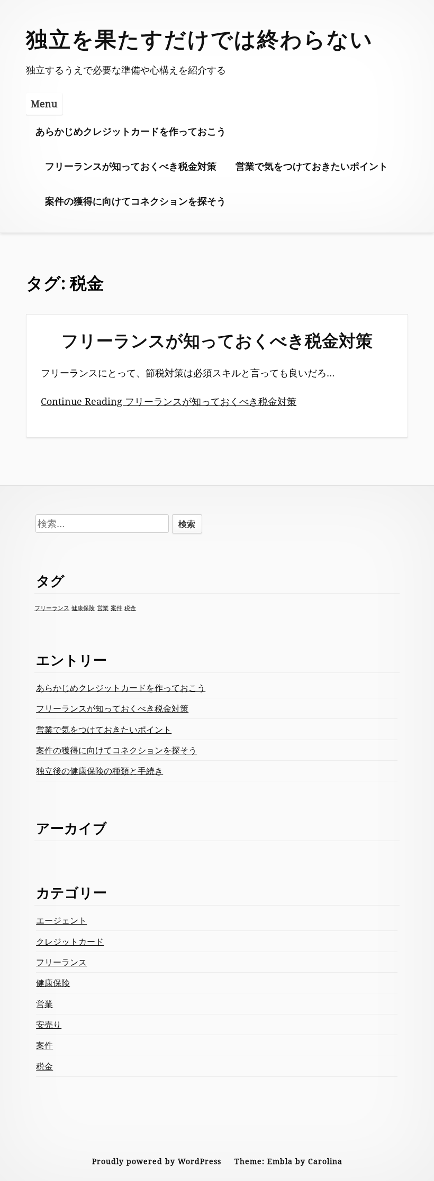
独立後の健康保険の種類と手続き (99, 771)
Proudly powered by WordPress (156, 1161)
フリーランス (51, 608)
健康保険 (83, 608)
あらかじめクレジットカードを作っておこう (130, 131)
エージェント (61, 920)
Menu (44, 103)
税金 (130, 608)
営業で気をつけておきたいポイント (312, 166)
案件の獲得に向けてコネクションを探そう (135, 201)
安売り (48, 1024)
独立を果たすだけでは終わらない (199, 38)
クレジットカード (70, 941)
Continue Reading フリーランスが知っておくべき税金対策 (168, 401)
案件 (116, 608)
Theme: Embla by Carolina (288, 1161)
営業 (102, 608)
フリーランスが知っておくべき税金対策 (130, 166)
